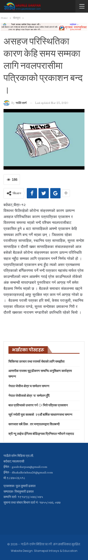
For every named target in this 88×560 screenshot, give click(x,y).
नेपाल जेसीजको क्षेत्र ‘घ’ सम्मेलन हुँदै (29, 396)
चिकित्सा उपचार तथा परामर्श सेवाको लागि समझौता (36, 362)
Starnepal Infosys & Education (55, 551)
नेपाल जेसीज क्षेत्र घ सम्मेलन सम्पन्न (28, 386)
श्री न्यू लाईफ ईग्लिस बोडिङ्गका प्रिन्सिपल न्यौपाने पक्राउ (41, 434)
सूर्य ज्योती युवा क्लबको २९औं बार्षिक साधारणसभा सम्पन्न (40, 415)
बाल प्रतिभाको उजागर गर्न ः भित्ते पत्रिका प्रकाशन (38, 405)
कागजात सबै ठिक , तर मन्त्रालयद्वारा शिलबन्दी (34, 424)
